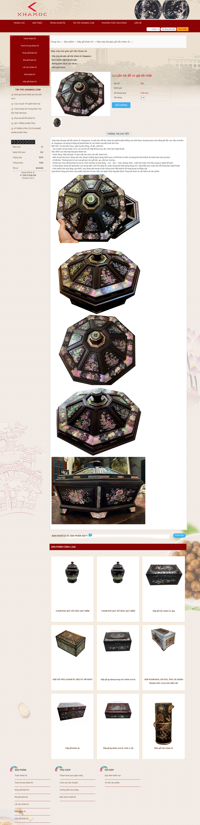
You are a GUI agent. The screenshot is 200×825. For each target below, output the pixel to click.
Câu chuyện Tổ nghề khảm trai (27, 104)
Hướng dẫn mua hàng (69, 790)
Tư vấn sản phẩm (112, 783)
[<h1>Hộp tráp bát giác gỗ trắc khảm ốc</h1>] (56, 126)
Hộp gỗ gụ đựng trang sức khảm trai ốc (118, 679)
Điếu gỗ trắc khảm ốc (163, 748)
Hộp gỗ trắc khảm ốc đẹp (164, 611)
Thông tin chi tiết (118, 134)
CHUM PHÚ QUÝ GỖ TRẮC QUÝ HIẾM (72, 611)
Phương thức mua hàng (114, 23)
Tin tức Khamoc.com (83, 23)
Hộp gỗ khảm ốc (30, 82)
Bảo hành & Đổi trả (68, 797)
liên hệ (138, 23)
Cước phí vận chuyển (69, 783)
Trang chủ (19, 23)
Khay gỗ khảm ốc (29, 53)
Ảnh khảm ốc (29, 74)
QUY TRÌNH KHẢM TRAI (24, 123)
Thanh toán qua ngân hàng (71, 775)
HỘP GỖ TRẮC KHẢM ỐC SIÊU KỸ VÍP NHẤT (72, 679)
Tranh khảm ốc (58, 23)
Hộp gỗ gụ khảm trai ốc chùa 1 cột (118, 748)
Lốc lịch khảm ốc (30, 67)
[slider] (146, 88)
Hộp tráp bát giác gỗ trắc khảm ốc (113, 41)
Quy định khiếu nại (113, 775)
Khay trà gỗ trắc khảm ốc (24, 118)
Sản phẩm (69, 41)
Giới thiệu (37, 23)
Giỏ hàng (121, 105)
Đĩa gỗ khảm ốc (29, 60)
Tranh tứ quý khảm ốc (30, 46)
